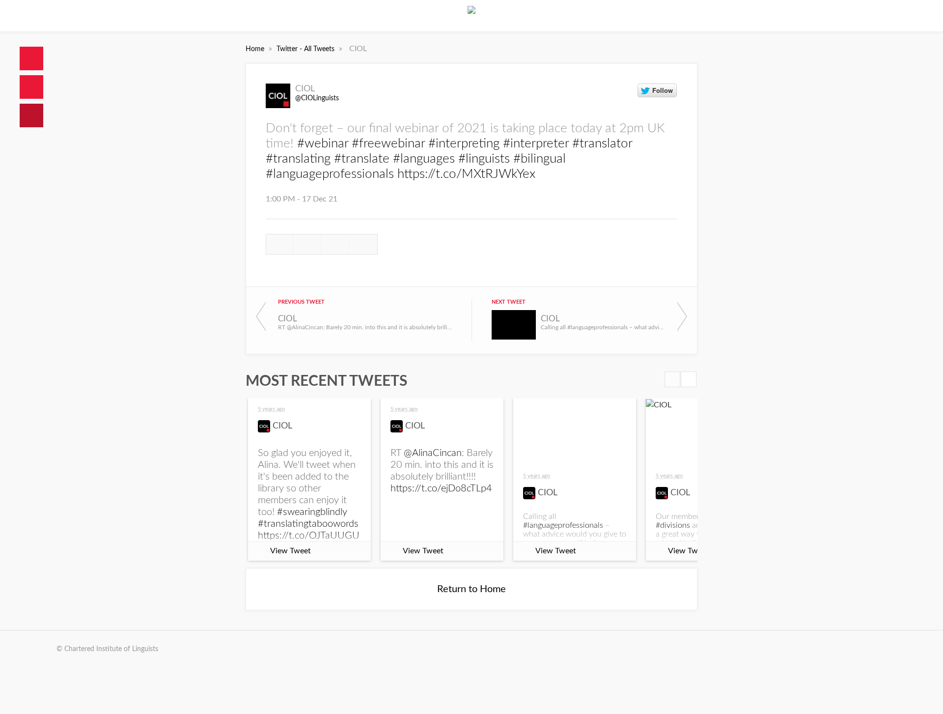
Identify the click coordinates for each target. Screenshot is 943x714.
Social (31, 115)
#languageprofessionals (330, 174)
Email (363, 244)
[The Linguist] (471, 15)
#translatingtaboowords (308, 524)
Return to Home (471, 589)
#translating (298, 158)
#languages (424, 158)
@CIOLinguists (317, 98)
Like (335, 244)
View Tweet (290, 551)
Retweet (307, 244)
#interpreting (463, 143)
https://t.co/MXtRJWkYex (466, 174)
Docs (31, 87)
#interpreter (536, 143)
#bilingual (539, 158)
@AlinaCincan (433, 453)
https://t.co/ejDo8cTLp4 (441, 488)
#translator (602, 143)
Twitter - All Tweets (306, 49)
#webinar (322, 143)
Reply (279, 244)
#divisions (673, 525)
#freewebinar (388, 143)
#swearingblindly (312, 512)
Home (31, 58)
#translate (361, 158)
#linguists (484, 158)
